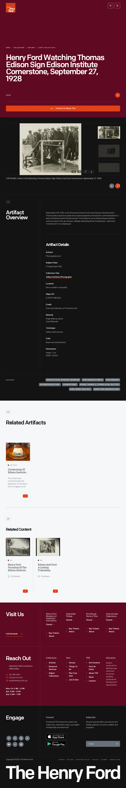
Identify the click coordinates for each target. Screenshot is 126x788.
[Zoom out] (79, 171)
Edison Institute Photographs (59, 277)
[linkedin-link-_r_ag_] (27, 738)
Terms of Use (114, 759)
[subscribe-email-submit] (117, 744)
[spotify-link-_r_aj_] (21, 744)
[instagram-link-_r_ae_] (15, 738)
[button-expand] (25, 541)
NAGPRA (62, 759)
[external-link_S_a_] (20, 674)
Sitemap (104, 759)
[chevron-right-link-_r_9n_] (55, 591)
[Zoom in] (73, 171)
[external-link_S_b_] (20, 677)
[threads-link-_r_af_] (21, 738)
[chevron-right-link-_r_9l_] (25, 591)
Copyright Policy (83, 759)
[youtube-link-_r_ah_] (8, 744)
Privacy (95, 759)
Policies (70, 759)
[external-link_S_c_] (20, 680)
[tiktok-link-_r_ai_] (15, 744)
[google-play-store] (56, 744)
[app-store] (56, 736)
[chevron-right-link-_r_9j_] (25, 496)
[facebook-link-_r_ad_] (8, 738)
